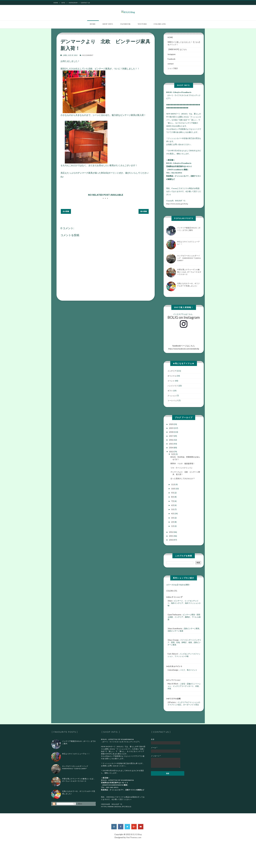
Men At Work (173, 684)
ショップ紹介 (173, 68)
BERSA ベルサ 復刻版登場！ (183, 463)
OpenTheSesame (174, 615)
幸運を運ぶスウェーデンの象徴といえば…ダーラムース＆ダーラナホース (189, 272)
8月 (172, 497)
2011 (171, 536)
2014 (171, 448)
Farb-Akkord (173, 654)
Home (55, 2)
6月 (172, 505)
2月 (172, 522)
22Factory (172, 702)
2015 (171, 444)
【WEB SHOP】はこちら (177, 49)
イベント (171, 381)
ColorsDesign (173, 670)
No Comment (87, 55)
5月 (172, 509)
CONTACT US (85, 2)
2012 (171, 532)
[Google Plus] (134, 826)
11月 (173, 484)
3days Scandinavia (175, 628)
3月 (172, 518)
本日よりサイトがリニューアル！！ (76, 754)
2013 (171, 452)
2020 (171, 424)
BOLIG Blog (136, 834)
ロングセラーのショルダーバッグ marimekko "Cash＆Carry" (189, 258)
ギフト (170, 391)
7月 (172, 501)
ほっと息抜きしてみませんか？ (183, 478)
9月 (172, 493)
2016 (171, 440)
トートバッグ (173, 400)
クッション (172, 396)
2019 (171, 428)
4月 (172, 513)
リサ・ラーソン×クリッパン (181, 468)
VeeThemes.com (133, 837)
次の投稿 (66, 211)
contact (170, 64)
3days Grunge (173, 640)
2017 (171, 436)
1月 (172, 526)
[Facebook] (120, 826)
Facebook (126, 24)
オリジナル (172, 376)
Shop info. (108, 24)
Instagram (73, 2)
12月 (173, 454)
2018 (171, 432)
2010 (171, 540)
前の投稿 (143, 211)
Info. (63, 2)
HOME (170, 37)
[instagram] (114, 826)
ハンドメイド (173, 386)
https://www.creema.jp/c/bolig (177, 203)
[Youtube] (140, 826)
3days (170, 601)
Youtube (142, 24)
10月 (173, 489)
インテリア (172, 371)
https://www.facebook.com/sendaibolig (183, 347)
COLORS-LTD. (160, 24)
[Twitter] (127, 826)
